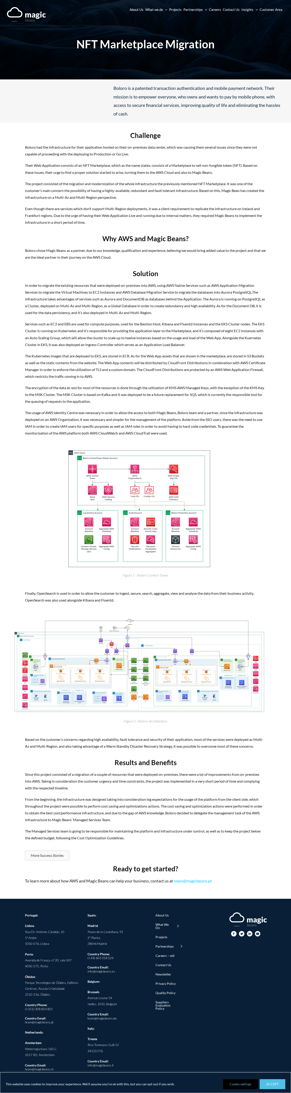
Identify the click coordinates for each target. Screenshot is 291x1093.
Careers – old (165, 956)
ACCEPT (272, 1084)
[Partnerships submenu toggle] (181, 946)
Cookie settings (240, 1084)
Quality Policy (166, 993)
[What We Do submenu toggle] (177, 926)
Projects (161, 937)
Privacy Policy (166, 983)
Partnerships (165, 946)
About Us (162, 915)
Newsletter (163, 974)
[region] (145, 1082)
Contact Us (163, 965)
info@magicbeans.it (101, 1065)
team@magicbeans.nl (39, 1069)
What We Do (162, 926)
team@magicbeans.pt (193, 880)
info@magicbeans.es (101, 971)
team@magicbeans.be (102, 1018)
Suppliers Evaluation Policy (163, 1005)
